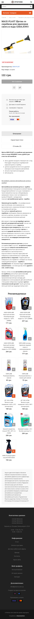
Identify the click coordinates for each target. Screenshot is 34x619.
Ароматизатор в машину (11, 478)
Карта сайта (17, 560)
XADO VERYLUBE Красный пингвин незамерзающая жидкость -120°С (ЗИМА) (8, 316)
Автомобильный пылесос (12, 497)
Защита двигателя (10, 472)
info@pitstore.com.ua (17, 587)
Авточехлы (8, 489)
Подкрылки (25, 482)
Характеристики (17, 140)
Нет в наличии (17, 81)
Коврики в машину (10, 474)
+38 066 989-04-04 (17, 521)
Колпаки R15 (10, 501)
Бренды (17, 552)
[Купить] (13, 396)
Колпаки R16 (17, 501)
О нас (17, 542)
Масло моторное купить (21, 487)
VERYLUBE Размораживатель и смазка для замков (25, 376)
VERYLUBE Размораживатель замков (9, 376)
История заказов (17, 573)
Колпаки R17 (25, 501)
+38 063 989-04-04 (17, 523)
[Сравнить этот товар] (20, 88)
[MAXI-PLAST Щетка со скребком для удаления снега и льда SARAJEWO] (16, 43)
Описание (17, 134)
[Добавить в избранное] (14, 88)
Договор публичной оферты (17, 549)
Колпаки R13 (19, 499)
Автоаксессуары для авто (12, 484)
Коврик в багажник (20, 472)
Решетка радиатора (10, 499)
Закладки (17, 577)
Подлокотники (23, 497)
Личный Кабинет (17, 569)
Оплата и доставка (17, 545)
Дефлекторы (25, 476)
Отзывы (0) (17, 146)
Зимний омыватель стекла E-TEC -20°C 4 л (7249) (9, 431)
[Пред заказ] (13, 308)
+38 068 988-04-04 (17, 519)
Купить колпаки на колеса (18, 489)
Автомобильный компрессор (13, 495)
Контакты (17, 556)
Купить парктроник (20, 480)
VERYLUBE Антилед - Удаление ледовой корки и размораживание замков (25, 347)
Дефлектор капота (17, 476)
